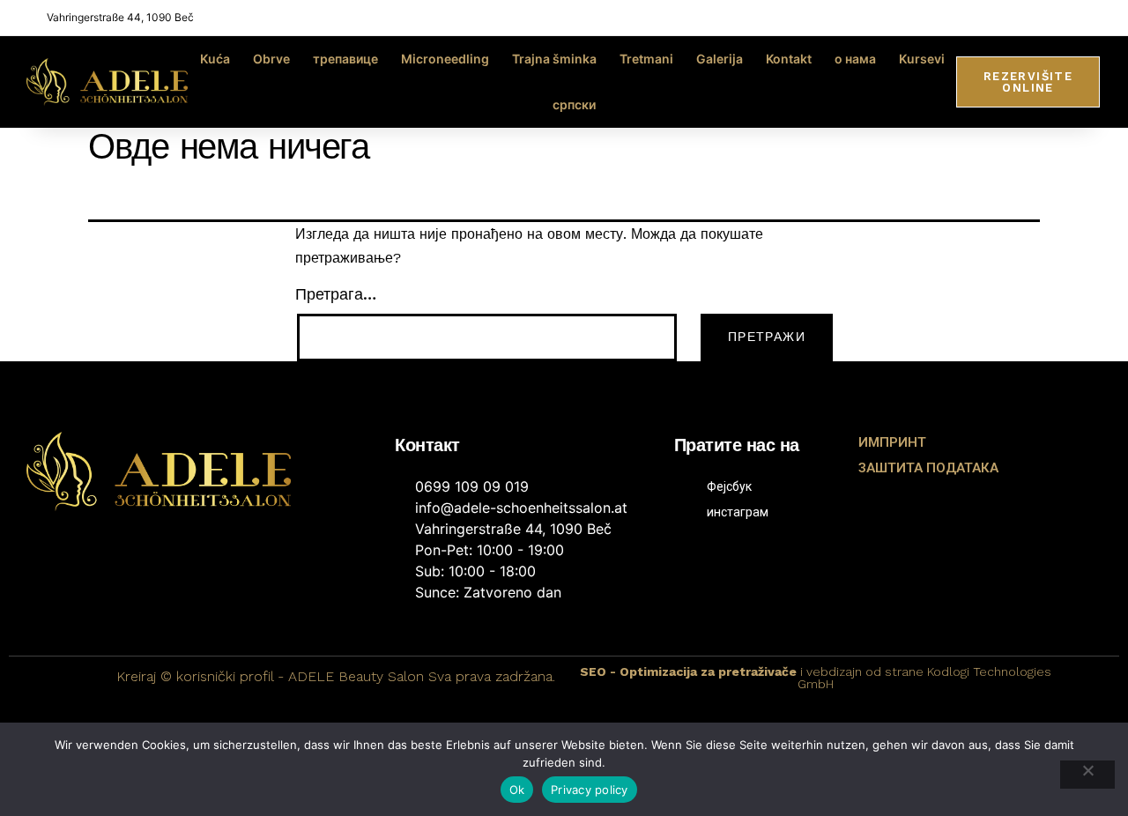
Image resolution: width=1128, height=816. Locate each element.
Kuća (215, 58)
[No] (1087, 774)
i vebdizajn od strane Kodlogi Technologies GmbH (815, 677)
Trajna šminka (554, 58)
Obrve (271, 58)
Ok (517, 790)
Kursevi (922, 58)
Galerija (719, 58)
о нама (855, 58)
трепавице (345, 58)
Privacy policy (589, 790)
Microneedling (445, 58)
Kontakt (789, 58)
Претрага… (335, 294)
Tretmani (646, 58)
